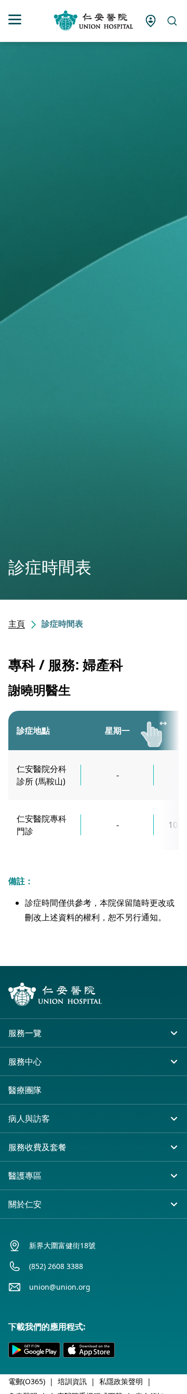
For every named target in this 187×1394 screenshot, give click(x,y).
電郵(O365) (26, 1381)
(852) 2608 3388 (56, 1266)
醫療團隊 (25, 1090)
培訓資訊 (72, 1381)
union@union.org (59, 1287)
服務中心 (25, 1061)
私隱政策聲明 (121, 1381)
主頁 (16, 623)
